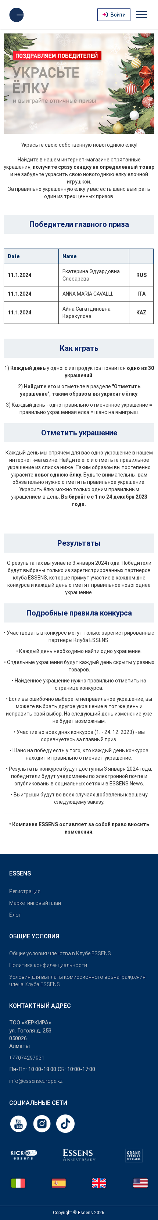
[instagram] (43, 1123)
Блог (15, 915)
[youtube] (19, 1123)
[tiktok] (65, 1123)
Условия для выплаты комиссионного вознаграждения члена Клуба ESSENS (77, 980)
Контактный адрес (40, 1005)
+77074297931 (26, 1058)
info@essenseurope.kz (35, 1081)
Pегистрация (24, 891)
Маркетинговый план (35, 903)
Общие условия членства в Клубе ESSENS (60, 953)
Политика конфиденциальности (48, 965)
